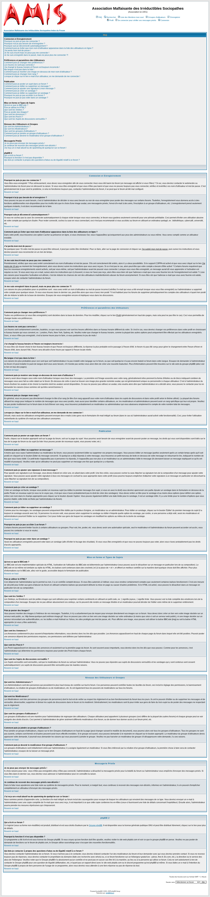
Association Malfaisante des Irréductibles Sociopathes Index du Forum (34, 30)
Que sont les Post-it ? (13, 117)
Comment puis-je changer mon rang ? (21, 74)
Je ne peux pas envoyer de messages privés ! (24, 143)
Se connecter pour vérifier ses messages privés (137, 20)
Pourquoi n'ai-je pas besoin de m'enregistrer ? (24, 43)
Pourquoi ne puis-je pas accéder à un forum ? (24, 95)
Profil (111, 20)
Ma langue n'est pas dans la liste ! (19, 69)
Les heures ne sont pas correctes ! (19, 65)
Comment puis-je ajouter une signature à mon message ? (29, 88)
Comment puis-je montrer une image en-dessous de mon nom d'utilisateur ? (38, 72)
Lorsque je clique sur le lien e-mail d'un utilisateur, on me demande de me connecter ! (42, 76)
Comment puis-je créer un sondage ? (20, 91)
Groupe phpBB (95, 825)
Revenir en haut (11, 192)
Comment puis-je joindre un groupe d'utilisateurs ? (26, 133)
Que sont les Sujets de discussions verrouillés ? (25, 119)
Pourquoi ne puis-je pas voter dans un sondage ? (26, 98)
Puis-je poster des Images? (16, 112)
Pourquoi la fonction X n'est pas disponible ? (24, 158)
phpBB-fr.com (110, 893)
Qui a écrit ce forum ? (13, 155)
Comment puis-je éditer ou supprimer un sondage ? (27, 93)
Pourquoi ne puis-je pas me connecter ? (22, 41)
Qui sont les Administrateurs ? (17, 126)
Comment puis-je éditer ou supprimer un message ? (27, 86)
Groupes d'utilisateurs (157, 17)
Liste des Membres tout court (132, 17)
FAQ (100, 17)
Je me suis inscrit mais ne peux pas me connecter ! (26, 53)
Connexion (165, 20)
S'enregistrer (175, 17)
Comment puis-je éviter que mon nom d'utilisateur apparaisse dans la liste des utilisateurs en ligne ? (48, 48)
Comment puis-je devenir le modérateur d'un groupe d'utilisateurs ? (34, 136)
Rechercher (111, 17)
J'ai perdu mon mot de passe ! (17, 50)
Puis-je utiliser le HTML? (15, 107)
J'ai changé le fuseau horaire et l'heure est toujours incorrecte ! (32, 67)
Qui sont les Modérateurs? (16, 129)
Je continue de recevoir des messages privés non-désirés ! (30, 145)
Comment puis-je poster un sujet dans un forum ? (26, 84)
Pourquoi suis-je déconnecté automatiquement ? (25, 46)
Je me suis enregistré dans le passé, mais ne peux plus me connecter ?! (36, 55)
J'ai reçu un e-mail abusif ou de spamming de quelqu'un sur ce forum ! (35, 148)
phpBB (100, 891)
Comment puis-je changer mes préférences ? (24, 62)
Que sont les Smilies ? (14, 110)
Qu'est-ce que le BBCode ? (16, 105)
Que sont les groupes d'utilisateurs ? (20, 131)
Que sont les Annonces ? (15, 114)
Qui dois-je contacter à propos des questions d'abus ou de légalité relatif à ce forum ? (42, 160)
